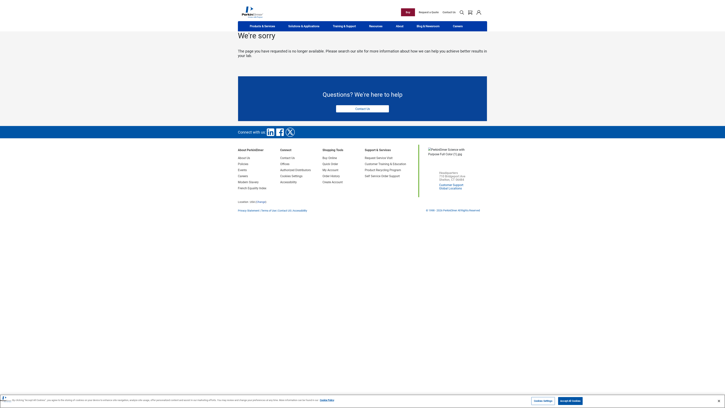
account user (478, 12)
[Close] (719, 401)
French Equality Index (252, 188)
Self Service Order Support (382, 176)
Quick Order (330, 164)
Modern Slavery (248, 182)
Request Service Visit (379, 158)
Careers (458, 26)
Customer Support (451, 185)
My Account (330, 170)
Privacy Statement (248, 210)
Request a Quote (429, 12)
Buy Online (329, 158)
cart (470, 12)
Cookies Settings (543, 401)
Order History (331, 176)
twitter (290, 132)
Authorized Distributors (295, 170)
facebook (280, 132)
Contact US (284, 210)
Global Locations (450, 188)
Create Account (332, 182)
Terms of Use (268, 210)
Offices (284, 164)
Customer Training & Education (385, 164)
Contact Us (449, 12)
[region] (362, 401)
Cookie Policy (327, 400)
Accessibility (288, 182)
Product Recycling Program (383, 170)
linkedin (270, 132)
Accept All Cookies (570, 401)
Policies (243, 164)
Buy (408, 12)
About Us (244, 158)
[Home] (252, 12)
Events (242, 170)
